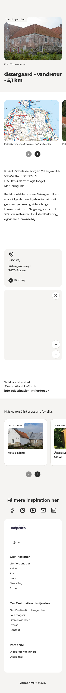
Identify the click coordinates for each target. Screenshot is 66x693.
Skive (13, 568)
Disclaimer (16, 656)
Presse (14, 625)
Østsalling (16, 583)
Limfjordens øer (20, 563)
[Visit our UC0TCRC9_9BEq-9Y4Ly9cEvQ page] (33, 510)
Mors (13, 578)
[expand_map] (56, 296)
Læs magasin (18, 615)
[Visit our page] (12, 510)
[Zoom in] (56, 344)
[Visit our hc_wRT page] (43, 510)
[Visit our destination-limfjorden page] (54, 510)
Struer (14, 588)
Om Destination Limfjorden (27, 610)
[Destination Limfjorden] (18, 527)
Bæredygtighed (20, 620)
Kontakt (15, 629)
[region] (33, 325)
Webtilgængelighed (23, 651)
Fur (12, 573)
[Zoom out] (56, 354)
